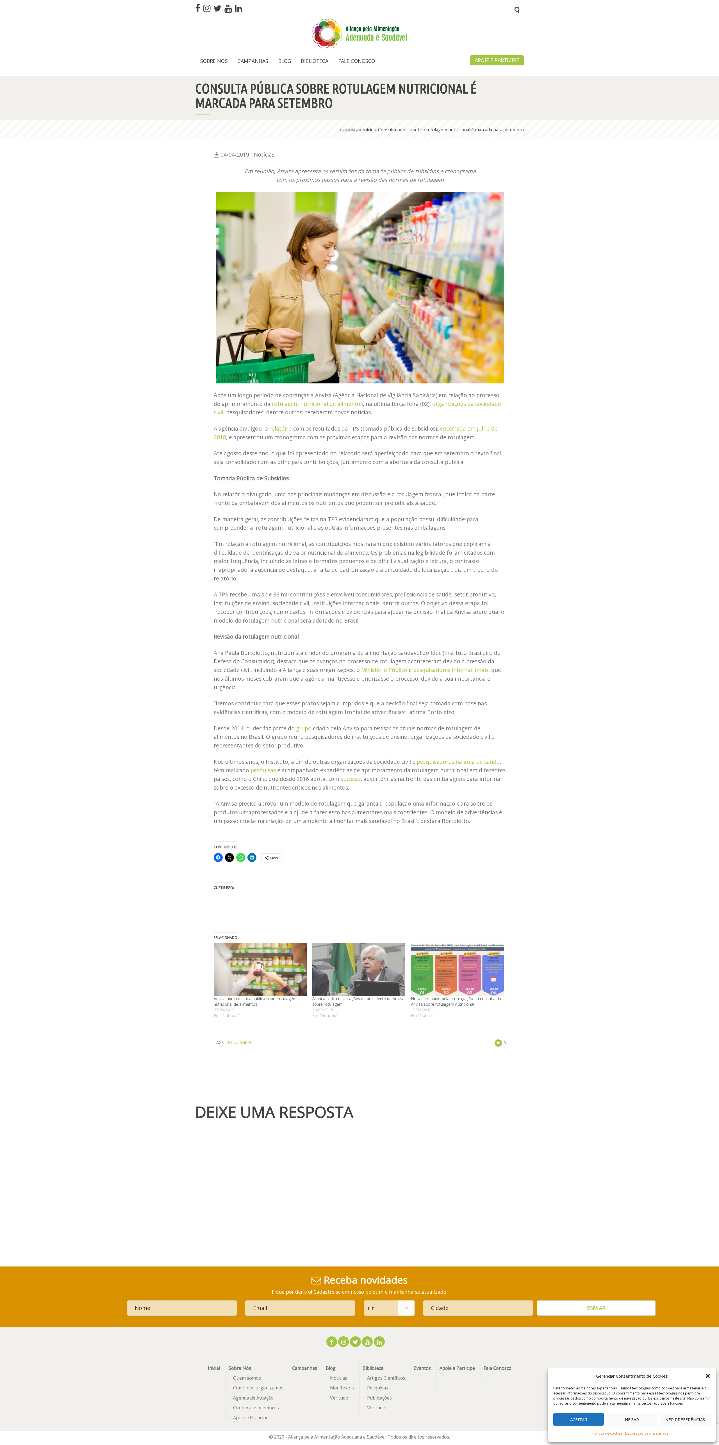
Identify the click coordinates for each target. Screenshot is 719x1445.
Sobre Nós (240, 1368)
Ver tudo (339, 1398)
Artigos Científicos (386, 1378)
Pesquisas (377, 1388)
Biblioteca (373, 1368)
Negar (632, 1419)
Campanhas (304, 1368)
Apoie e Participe (251, 1417)
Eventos (422, 1368)
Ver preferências (685, 1419)
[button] (708, 1376)
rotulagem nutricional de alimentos (317, 404)
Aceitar (578, 1419)
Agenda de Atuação (253, 1398)
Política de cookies (607, 1433)
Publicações (379, 1398)
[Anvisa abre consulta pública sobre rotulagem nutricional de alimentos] (260, 969)
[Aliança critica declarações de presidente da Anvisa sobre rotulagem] (358, 969)
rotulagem (238, 1042)
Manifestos (342, 1388)
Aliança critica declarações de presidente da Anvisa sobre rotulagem (358, 1001)
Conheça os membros (256, 1408)
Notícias (338, 1378)
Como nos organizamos (258, 1388)
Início (368, 130)
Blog (331, 1368)
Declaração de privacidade (646, 1433)
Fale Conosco (497, 1368)
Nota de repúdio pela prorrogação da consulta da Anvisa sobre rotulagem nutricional (456, 1001)
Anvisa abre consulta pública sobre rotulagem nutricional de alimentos (255, 1001)
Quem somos (247, 1378)
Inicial (214, 1368)
